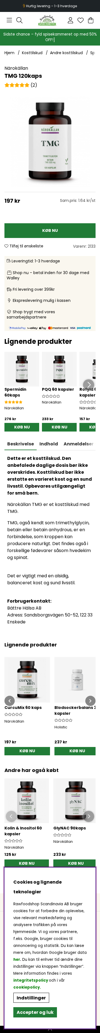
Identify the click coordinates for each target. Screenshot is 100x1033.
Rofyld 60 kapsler (89, 392)
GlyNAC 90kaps (69, 828)
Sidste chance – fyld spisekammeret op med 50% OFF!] (50, 37)
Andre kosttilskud (66, 53)
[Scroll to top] (50, 1029)
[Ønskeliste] (80, 20)
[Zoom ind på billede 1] (50, 141)
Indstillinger (31, 998)
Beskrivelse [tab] (20, 444)
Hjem (9, 53)
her (16, 959)
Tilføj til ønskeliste (25, 246)
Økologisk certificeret (50, 6)
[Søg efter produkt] (19, 20)
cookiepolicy (26, 987)
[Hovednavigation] (9, 20)
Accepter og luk (35, 1012)
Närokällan (16, 68)
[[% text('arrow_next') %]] (90, 701)
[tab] (49, 444)
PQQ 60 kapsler (58, 389)
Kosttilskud (32, 53)
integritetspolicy (30, 980)
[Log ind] (70, 20)
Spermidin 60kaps (15, 392)
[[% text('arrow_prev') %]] (9, 701)
